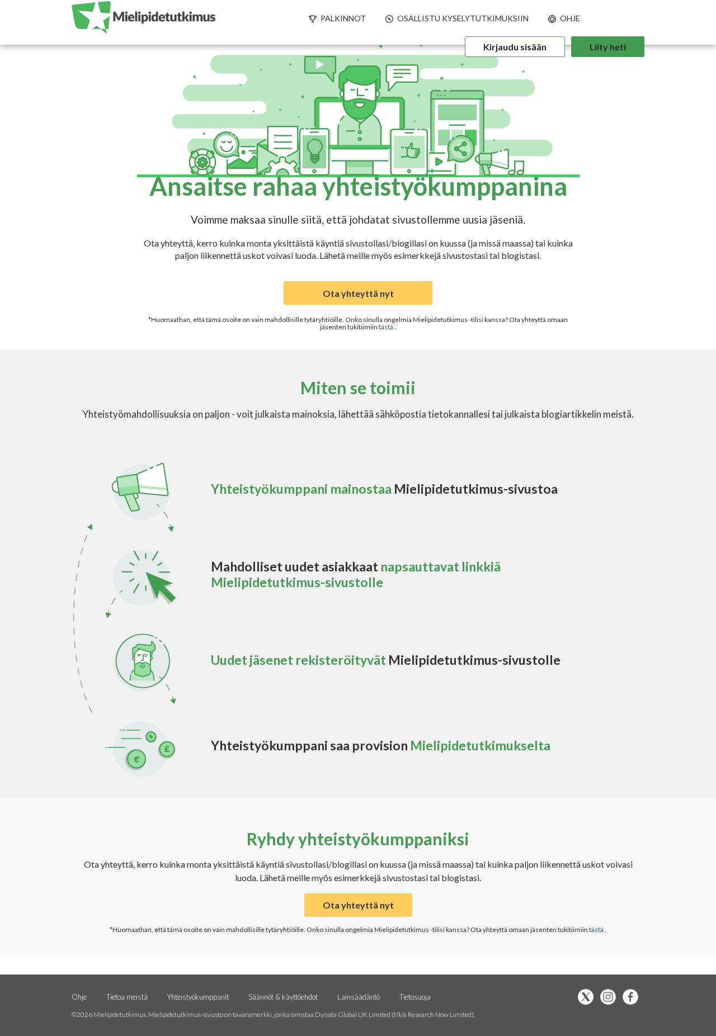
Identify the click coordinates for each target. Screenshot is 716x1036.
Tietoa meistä (127, 996)
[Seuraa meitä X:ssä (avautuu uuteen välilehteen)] (588, 997)
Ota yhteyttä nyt (358, 293)
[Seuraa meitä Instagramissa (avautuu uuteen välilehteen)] (611, 997)
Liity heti (608, 46)
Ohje (79, 996)
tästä (386, 327)
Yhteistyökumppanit (198, 996)
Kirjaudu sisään (515, 46)
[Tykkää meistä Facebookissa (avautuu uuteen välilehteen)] (633, 997)
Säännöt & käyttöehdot (283, 996)
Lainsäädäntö (358, 996)
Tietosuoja (415, 996)
